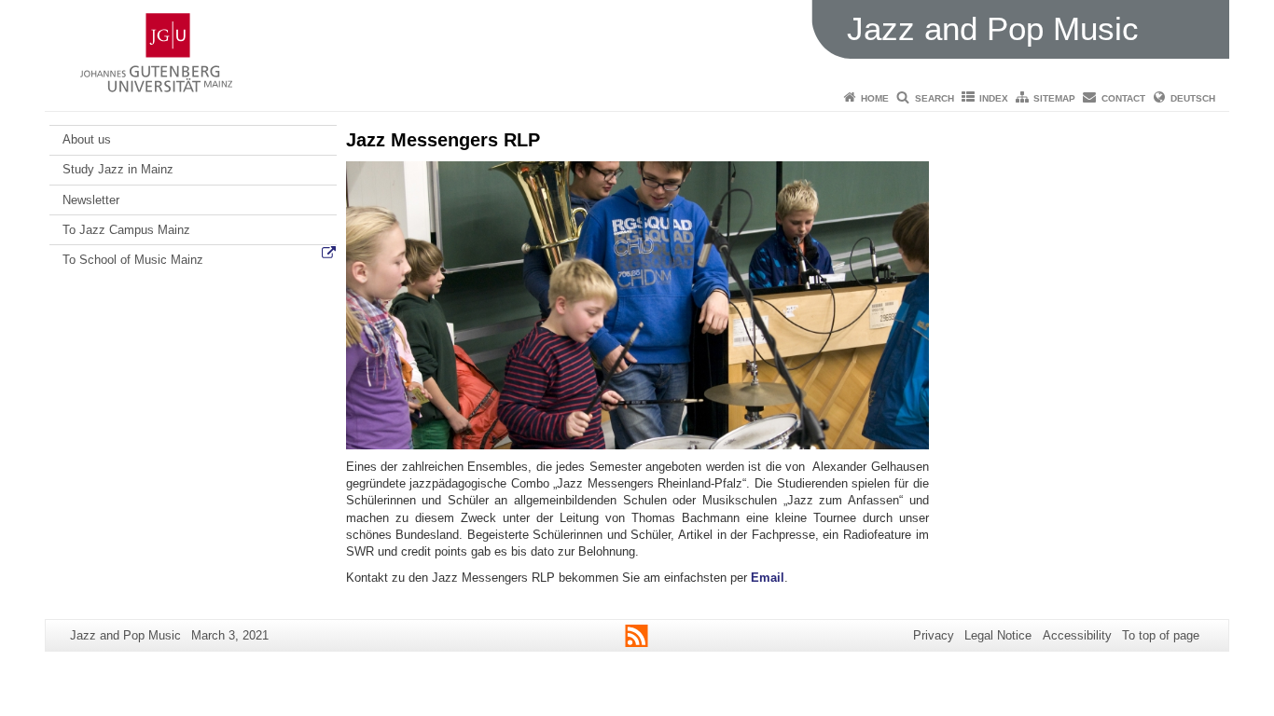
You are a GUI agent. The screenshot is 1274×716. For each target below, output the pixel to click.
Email (767, 578)
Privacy (933, 635)
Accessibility (1077, 635)
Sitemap (1054, 98)
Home (875, 98)
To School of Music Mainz (132, 260)
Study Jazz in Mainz (117, 169)
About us (86, 139)
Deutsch (1192, 98)
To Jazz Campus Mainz (126, 230)
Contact (1123, 98)
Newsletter (90, 200)
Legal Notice (998, 635)
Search (934, 98)
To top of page (1160, 635)
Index (993, 98)
